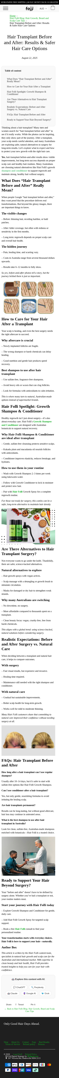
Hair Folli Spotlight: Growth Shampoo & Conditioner (26, 92)
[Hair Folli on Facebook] (5, 1031)
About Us (15, 1042)
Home (13, 15)
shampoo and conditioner (15, 170)
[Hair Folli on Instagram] (11, 1031)
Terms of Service (12, 1044)
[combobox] (43, 8)
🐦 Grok (45, 993)
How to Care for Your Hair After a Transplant (28, 86)
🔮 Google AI (29, 993)
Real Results (44, 1042)
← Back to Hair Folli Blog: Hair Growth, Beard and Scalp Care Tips (29, 1010)
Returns (41, 1044)
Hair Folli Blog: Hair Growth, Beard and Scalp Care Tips (29, 19)
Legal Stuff (17, 1054)
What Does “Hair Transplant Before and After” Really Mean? (29, 80)
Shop (6, 1042)
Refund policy (29, 1044)
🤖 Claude (12, 993)
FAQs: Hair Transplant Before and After (26, 114)
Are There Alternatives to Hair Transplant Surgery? (27, 100)
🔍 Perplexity (37, 987)
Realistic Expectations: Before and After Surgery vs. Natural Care (26, 108)
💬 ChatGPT (19, 987)
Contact (25, 1042)
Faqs (34, 1042)
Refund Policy (31, 1054)
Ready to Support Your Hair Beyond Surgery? (29, 119)
